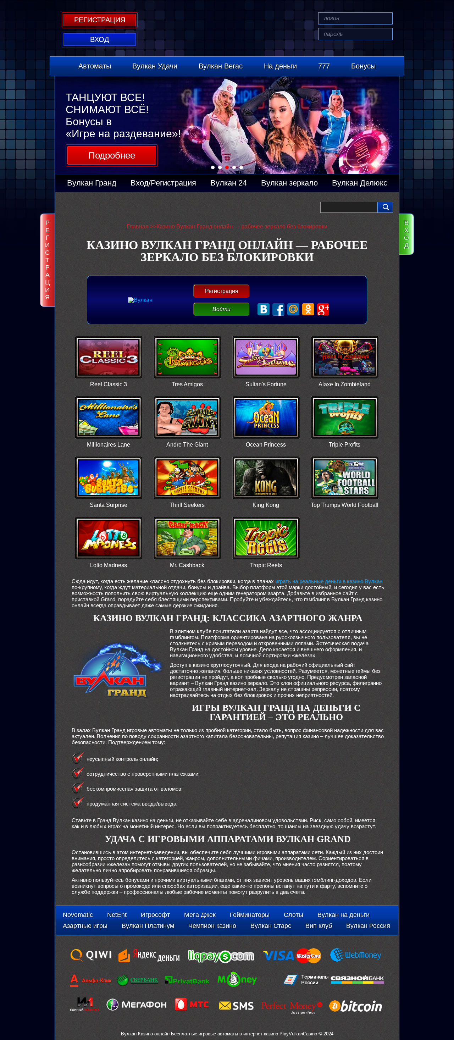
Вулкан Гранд (91, 182)
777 (324, 66)
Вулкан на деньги (343, 914)
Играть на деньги (108, 363)
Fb (278, 309)
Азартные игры (85, 925)
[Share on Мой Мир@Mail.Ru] (94, 207)
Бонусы (363, 66)
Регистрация (221, 291)
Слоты (293, 914)
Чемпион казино (212, 925)
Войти (221, 309)
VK (264, 309)
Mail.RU (293, 309)
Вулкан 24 (228, 182)
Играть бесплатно (108, 350)
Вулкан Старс (270, 925)
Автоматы (94, 66)
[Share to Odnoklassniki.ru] (108, 207)
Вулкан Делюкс (359, 182)
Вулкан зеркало (289, 182)
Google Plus (323, 309)
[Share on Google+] (80, 207)
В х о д (406, 234)
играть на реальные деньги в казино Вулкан (328, 581)
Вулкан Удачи (154, 66)
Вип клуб (318, 925)
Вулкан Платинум (148, 925)
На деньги (280, 66)
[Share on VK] (122, 207)
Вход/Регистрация (163, 182)
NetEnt (117, 914)
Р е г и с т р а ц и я (47, 260)
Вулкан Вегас (221, 66)
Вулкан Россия (368, 925)
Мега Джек (200, 914)
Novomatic (78, 914)
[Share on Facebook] (66, 207)
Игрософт (155, 914)
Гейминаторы (250, 914)
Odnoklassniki (308, 309)
